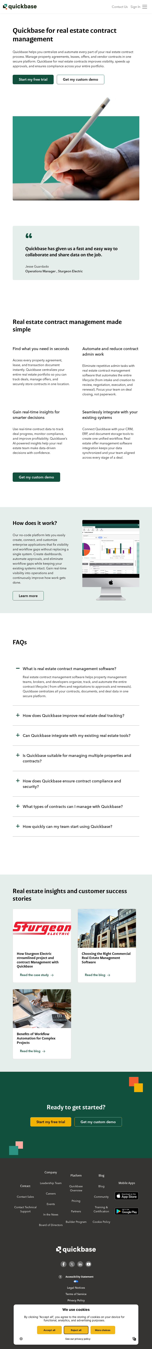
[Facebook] (63, 1264)
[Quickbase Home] (76, 1249)
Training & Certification (101, 1209)
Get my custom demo (80, 79)
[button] (76, 682)
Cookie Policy (101, 1222)
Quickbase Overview (76, 1188)
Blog (101, 1186)
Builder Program (76, 1222)
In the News (50, 1214)
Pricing (76, 1201)
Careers (51, 1193)
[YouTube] (88, 1264)
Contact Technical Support (25, 1209)
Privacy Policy (76, 1300)
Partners (76, 1211)
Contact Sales (25, 1196)
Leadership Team (51, 1183)
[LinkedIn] (80, 1264)
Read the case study (34, 975)
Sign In (135, 7)
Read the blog (95, 975)
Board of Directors (51, 1225)
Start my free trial (33, 79)
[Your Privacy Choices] (76, 1281)
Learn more (28, 596)
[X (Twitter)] (72, 1264)
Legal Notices (76, 1287)
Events (51, 1204)
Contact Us (120, 7)
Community (101, 1196)
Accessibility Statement (79, 1276)
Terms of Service (76, 1294)
